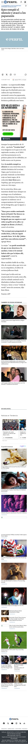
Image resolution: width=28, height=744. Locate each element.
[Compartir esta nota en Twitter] (6, 74)
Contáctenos (18, 728)
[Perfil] (14, 719)
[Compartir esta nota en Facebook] (2, 74)
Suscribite (8, 134)
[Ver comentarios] (25, 6)
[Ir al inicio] (10, 2)
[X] (8, 723)
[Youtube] (12, 723)
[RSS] (20, 723)
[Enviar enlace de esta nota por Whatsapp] (10, 74)
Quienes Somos (11, 728)
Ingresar (21, 2)
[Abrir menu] (2, 2)
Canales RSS (4, 728)
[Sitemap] (24, 723)
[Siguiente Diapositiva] (25, 428)
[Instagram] (16, 723)
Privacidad (24, 728)
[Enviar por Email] (14, 74)
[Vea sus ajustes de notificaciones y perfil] (25, 2)
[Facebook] (4, 723)
